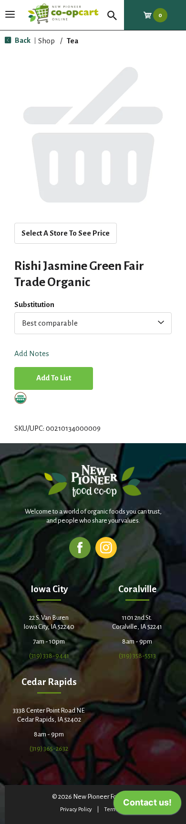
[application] (147, 805)
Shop (46, 41)
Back (22, 40)
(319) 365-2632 (49, 748)
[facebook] (80, 547)
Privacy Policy (76, 809)
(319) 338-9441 (49, 655)
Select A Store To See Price (65, 233)
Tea (72, 41)
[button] (53, 379)
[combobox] (93, 323)
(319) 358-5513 (137, 655)
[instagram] (106, 547)
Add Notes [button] (31, 354)
